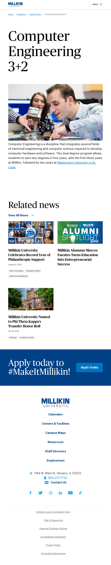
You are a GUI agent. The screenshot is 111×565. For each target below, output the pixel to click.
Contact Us (58, 482)
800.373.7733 (57, 478)
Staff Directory (55, 451)
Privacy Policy (53, 545)
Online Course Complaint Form (53, 512)
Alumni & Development (18, 276)
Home (10, 14)
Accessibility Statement (53, 537)
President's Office (33, 271)
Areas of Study (35, 14)
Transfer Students (26, 337)
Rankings (13, 337)
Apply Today (89, 367)
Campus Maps (55, 433)
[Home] (15, 6)
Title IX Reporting (53, 520)
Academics (21, 14)
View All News (18, 215)
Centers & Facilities (55, 423)
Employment (56, 460)
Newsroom (55, 442)
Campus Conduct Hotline (53, 529)
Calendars (55, 414)
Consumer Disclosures (53, 553)
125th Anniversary (16, 271)
